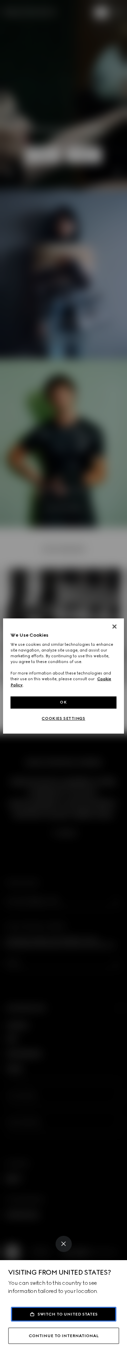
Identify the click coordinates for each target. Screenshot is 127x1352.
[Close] (64, 1244)
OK (63, 702)
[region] (63, 676)
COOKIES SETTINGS (63, 718)
